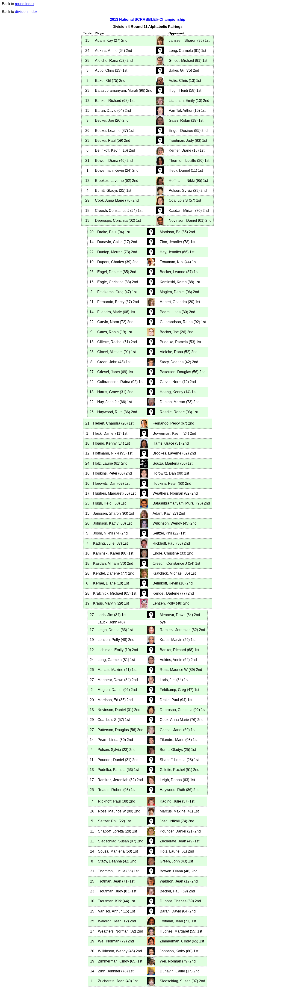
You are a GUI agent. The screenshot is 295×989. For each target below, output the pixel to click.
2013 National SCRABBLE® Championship (147, 19)
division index (26, 12)
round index (24, 4)
